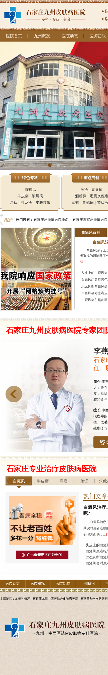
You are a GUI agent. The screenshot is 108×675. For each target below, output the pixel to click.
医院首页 (14, 36)
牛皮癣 (23, 196)
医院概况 (38, 584)
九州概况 (42, 36)
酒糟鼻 (80, 196)
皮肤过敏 (42, 203)
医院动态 (70, 36)
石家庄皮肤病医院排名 (51, 220)
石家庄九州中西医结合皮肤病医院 (55, 598)
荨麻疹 (26, 203)
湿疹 (14, 203)
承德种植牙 (22, 598)
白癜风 (30, 190)
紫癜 (75, 203)
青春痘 (97, 190)
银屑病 (37, 196)
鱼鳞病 (88, 203)
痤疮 (84, 190)
